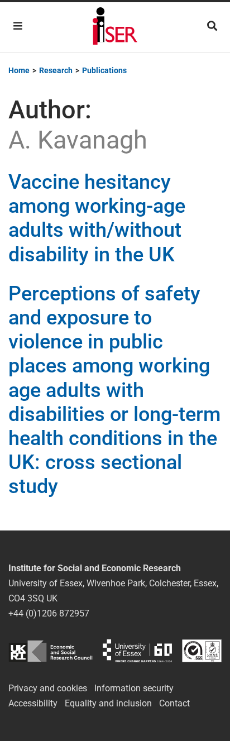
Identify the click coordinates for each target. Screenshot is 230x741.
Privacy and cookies (47, 688)
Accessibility (33, 703)
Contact (174, 703)
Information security (134, 688)
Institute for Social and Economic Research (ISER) (115, 27)
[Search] (212, 26)
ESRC (50, 651)
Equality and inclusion (108, 703)
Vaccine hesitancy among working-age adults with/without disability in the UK (96, 218)
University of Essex (137, 651)
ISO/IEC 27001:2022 (202, 651)
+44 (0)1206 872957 (48, 613)
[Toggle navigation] (17, 26)
